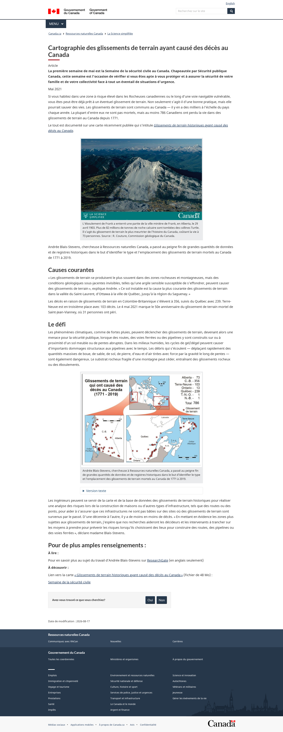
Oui (150, 600)
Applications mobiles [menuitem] (82, 724)
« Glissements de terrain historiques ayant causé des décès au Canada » (128, 575)
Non (162, 600)
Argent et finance (120, 709)
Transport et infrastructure (125, 698)
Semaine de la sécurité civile (69, 582)
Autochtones (179, 681)
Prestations (54, 698)
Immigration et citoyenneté (63, 681)
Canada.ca (54, 33)
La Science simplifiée (120, 33)
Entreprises (54, 692)
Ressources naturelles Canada (84, 33)
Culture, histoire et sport (123, 686)
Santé (51, 704)
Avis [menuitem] (132, 724)
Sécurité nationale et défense (126, 681)
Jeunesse (177, 692)
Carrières (178, 641)
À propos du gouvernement (188, 659)
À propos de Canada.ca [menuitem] (111, 724)
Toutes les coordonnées (61, 659)
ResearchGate (157, 560)
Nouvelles (115, 641)
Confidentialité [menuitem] (148, 724)
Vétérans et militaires (184, 686)
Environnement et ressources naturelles (132, 675)
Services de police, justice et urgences (131, 692)
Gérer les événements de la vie (190, 698)
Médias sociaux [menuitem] (56, 724)
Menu (57, 23)
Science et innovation (184, 675)
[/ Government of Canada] (77, 12)
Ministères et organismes (124, 659)
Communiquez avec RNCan (63, 641)
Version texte (96, 491)
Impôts (52, 709)
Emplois (52, 675)
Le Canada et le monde (123, 704)
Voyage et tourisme (58, 686)
